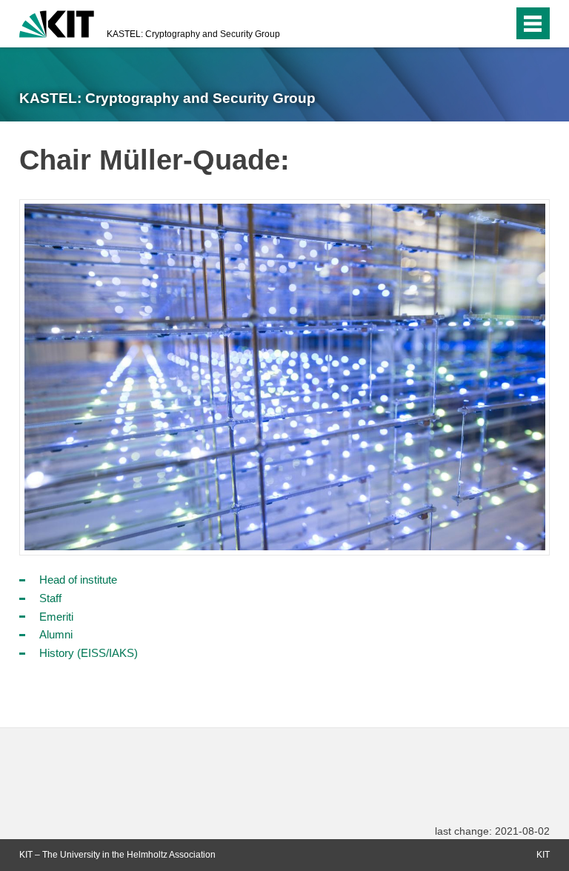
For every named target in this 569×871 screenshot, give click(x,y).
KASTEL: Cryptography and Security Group (193, 34)
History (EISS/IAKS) (88, 653)
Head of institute (78, 579)
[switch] (472, 24)
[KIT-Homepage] (56, 22)
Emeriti (56, 616)
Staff (50, 598)
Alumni (56, 634)
